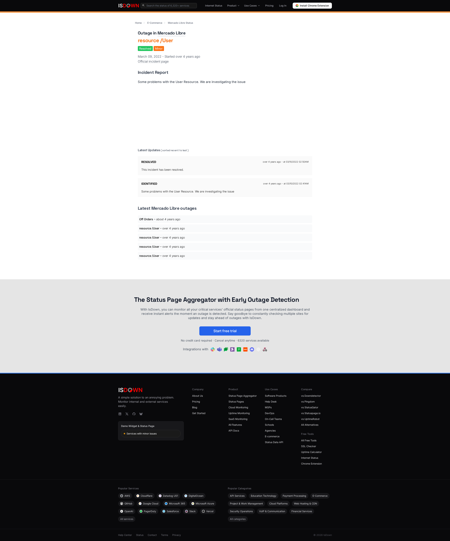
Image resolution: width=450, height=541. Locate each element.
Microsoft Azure (205, 503)
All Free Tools (308, 440)
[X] (127, 414)
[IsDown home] (128, 6)
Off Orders (146, 219)
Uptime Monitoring (239, 413)
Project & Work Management (246, 503)
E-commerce (272, 436)
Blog (194, 407)
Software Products (275, 395)
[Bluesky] (141, 414)
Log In (282, 5)
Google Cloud (150, 503)
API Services (237, 495)
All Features (235, 424)
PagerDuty (150, 511)
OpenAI (128, 511)
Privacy (176, 534)
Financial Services (301, 511)
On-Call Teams (273, 418)
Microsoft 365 (177, 503)
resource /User (149, 228)
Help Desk (271, 401)
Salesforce (173, 511)
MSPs (268, 407)
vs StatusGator (309, 407)
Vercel (209, 511)
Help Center (125, 534)
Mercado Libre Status (180, 22)
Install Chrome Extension (314, 5)
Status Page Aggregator (243, 395)
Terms (164, 534)
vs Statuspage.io (310, 413)
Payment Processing (294, 495)
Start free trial (225, 331)
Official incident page (153, 61)
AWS (127, 495)
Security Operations (241, 511)
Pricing (269, 5)
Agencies (270, 430)
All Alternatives (309, 424)
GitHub (128, 503)
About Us (197, 395)
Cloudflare (146, 495)
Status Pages (236, 401)
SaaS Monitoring (238, 418)
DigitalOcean (196, 495)
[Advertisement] (225, 116)
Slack (192, 511)
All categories (238, 518)
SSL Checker (308, 446)
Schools (269, 424)
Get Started (198, 413)
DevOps (269, 413)
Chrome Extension (311, 463)
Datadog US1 (170, 495)
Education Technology (263, 495)
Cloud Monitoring (238, 407)
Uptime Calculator (311, 451)
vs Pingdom (308, 401)
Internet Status (213, 5)
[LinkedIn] (120, 414)
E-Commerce (154, 22)
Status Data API (274, 442)
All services (126, 518)
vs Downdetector (311, 395)
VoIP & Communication (272, 511)
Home (138, 22)
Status (139, 534)
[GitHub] (134, 414)
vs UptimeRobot (310, 418)
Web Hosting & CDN (305, 503)
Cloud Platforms (278, 503)
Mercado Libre (171, 33)
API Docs (234, 430)
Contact (152, 534)
